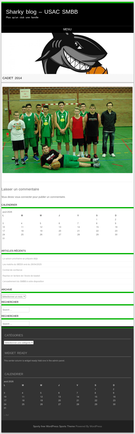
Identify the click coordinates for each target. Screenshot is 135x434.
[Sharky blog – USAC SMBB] (67, 53)
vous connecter (23, 197)
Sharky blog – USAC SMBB (42, 12)
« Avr (4, 245)
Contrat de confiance (12, 269)
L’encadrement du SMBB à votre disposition (23, 281)
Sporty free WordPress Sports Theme (54, 426)
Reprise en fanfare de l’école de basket (21, 275)
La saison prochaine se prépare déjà (20, 258)
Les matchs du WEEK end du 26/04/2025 (22, 264)
